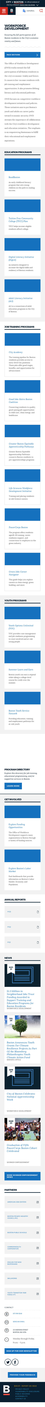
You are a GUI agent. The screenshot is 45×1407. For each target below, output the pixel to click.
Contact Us (20, 1398)
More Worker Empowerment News (22, 1176)
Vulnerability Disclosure (27, 1391)
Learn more (13, 786)
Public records (22, 1394)
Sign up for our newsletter (21, 1351)
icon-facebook (15, 1362)
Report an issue (25, 1386)
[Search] (40, 11)
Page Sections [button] (13, 55)
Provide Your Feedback (22, 1375)
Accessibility (21, 1396)
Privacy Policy (22, 1389)
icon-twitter (8, 1362)
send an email (19, 1321)
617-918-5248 (17, 1313)
